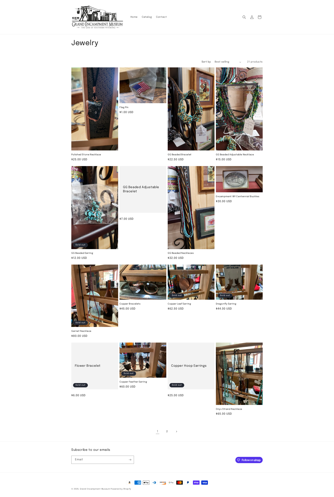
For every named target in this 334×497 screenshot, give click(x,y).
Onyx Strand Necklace (229, 409)
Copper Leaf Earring (179, 304)
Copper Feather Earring (133, 382)
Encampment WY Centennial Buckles (237, 196)
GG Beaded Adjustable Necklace (235, 155)
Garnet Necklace (81, 331)
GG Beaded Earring (82, 253)
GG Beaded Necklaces (181, 253)
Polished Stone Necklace (86, 155)
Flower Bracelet (88, 365)
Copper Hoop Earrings (189, 365)
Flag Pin (124, 107)
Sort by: (206, 62)
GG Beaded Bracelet (180, 155)
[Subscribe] (130, 460)
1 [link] (157, 431)
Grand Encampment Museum (95, 489)
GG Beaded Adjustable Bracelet (141, 189)
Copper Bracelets (130, 304)
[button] (244, 17)
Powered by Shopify (121, 489)
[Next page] (176, 431)
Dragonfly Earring (226, 304)
